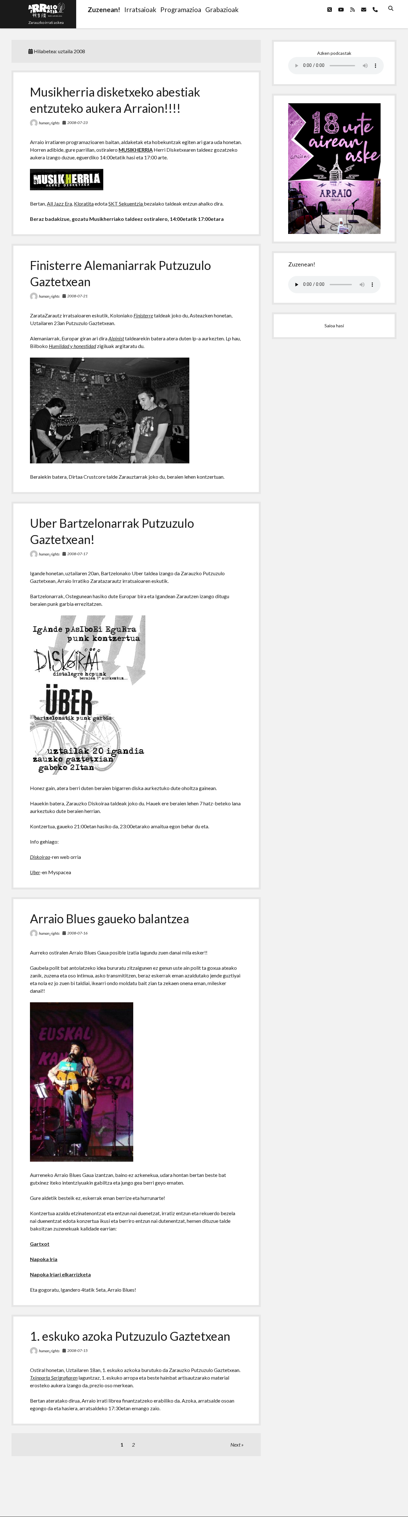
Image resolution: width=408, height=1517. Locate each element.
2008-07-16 (77, 933)
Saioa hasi (334, 325)
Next (235, 1444)
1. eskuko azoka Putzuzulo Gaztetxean (130, 1336)
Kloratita (84, 203)
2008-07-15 (77, 1350)
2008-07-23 (77, 122)
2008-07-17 (77, 553)
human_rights (49, 122)
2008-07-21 (77, 296)
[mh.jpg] (66, 188)
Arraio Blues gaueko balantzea (109, 918)
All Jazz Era (59, 203)
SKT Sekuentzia (126, 203)
